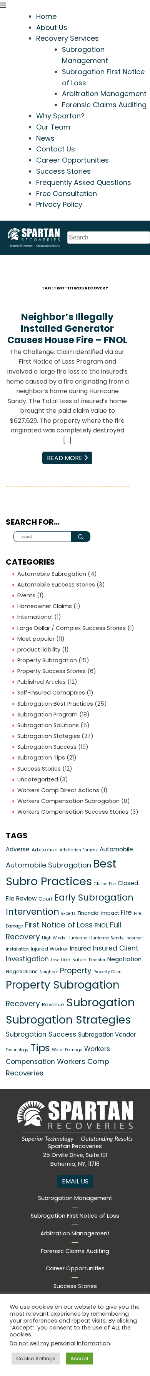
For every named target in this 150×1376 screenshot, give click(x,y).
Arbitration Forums (79, 850)
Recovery (23, 1004)
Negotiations (22, 971)
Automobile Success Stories (56, 584)
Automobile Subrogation (51, 574)
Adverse (18, 849)
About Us (51, 27)
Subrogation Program (47, 714)
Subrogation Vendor (107, 1034)
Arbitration (45, 849)
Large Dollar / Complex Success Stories (71, 628)
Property (76, 971)
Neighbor (49, 972)
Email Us (75, 1181)
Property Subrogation (47, 660)
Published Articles (41, 682)
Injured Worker (49, 948)
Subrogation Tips (41, 757)
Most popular (36, 639)
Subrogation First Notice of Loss (75, 1216)
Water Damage (67, 1050)
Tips (40, 1048)
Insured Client (115, 948)
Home (46, 16)
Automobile (116, 849)
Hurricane (77, 938)
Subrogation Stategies (48, 736)
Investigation (27, 959)
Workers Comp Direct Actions (58, 790)
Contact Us (55, 149)
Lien (65, 959)
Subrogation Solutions (48, 725)
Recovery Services (67, 38)
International (35, 617)
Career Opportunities (72, 160)
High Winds (53, 938)
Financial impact (98, 913)
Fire (126, 912)
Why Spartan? (60, 116)
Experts (68, 913)
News (45, 138)
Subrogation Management (75, 1198)
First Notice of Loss (59, 925)
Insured (80, 948)
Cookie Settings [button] (35, 1358)
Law (55, 960)
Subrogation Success (47, 747)
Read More (69, 457)
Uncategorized (37, 779)
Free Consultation (66, 193)
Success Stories (63, 171)
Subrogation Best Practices (55, 704)
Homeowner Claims (44, 606)
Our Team (53, 127)
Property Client (108, 972)
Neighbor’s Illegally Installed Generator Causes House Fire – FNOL (67, 328)
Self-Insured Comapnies (51, 692)
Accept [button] (79, 1358)
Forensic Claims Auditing (104, 105)
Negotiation (124, 959)
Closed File (105, 884)
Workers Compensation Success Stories (72, 812)
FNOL (101, 925)
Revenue (53, 1004)
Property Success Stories (51, 671)
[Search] (80, 536)
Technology (17, 1050)
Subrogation (100, 1002)
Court (45, 898)
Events (26, 595)
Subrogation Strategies (68, 1019)
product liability (38, 649)
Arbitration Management (104, 93)
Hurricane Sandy (106, 938)
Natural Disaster (88, 960)
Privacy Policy (59, 204)
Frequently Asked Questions (83, 182)
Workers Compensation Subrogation (68, 801)
